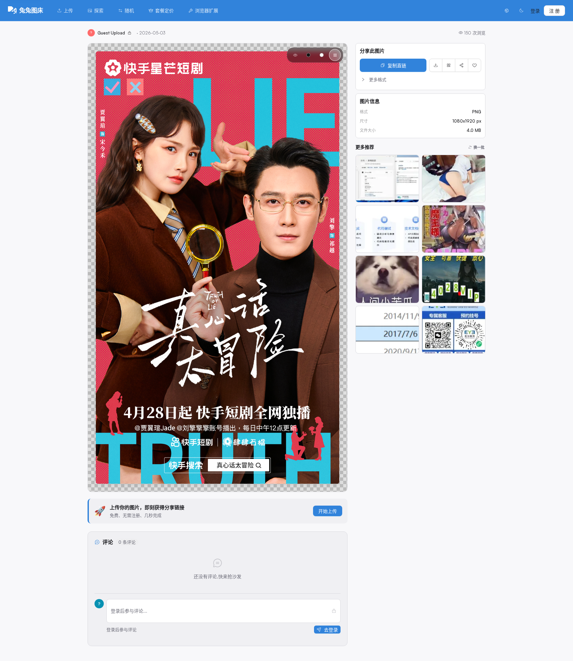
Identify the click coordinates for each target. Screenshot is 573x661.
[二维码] (448, 65)
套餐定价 (164, 10)
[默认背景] (295, 55)
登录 (535, 11)
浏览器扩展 (206, 10)
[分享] (461, 65)
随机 (129, 10)
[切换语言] (506, 10)
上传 (68, 10)
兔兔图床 (31, 10)
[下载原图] (435, 65)
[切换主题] (521, 10)
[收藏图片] (474, 65)
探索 (98, 10)
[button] (420, 79)
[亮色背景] (322, 55)
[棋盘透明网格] (335, 55)
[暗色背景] (308, 55)
